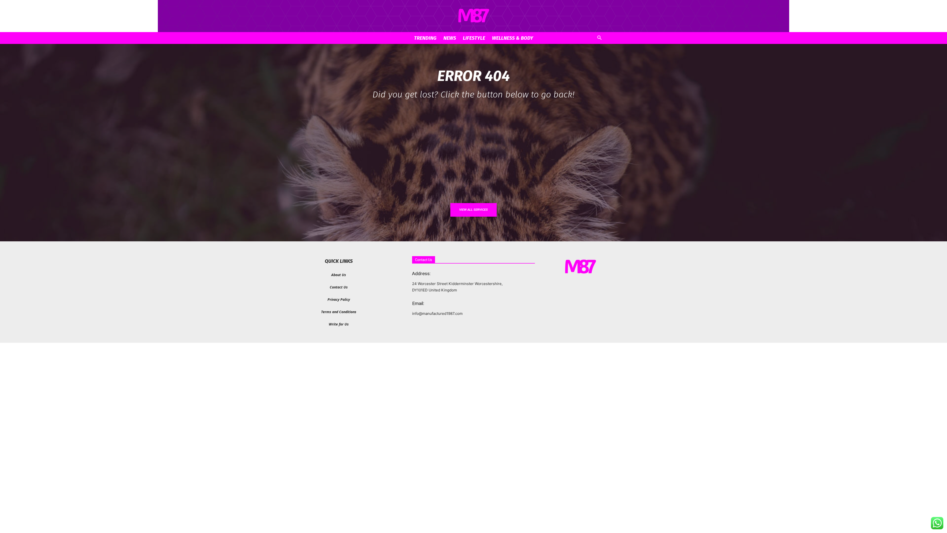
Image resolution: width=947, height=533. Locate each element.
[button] (599, 38)
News (449, 38)
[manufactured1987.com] (473, 16)
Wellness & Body (512, 38)
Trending (425, 38)
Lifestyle (474, 38)
